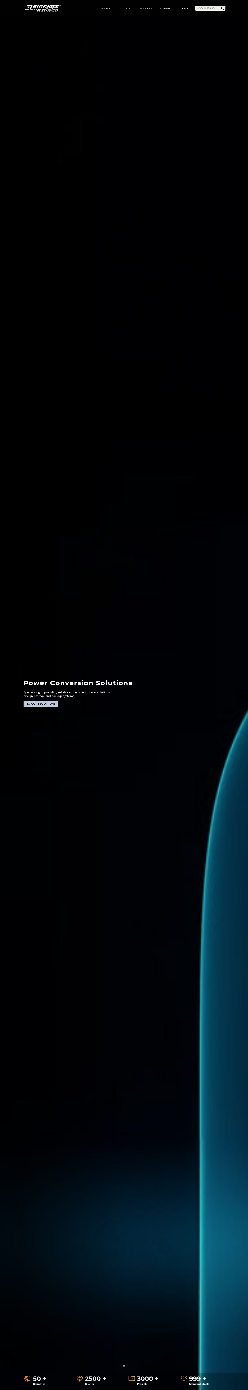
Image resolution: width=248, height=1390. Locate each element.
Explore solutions (40, 704)
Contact (183, 8)
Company (165, 8)
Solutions (125, 8)
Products (105, 8)
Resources (146, 8)
